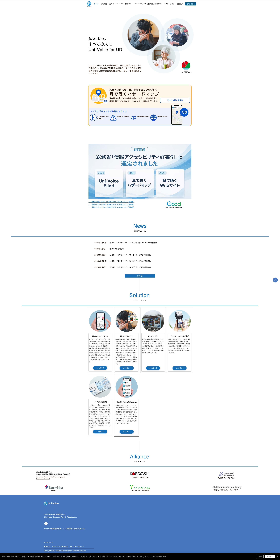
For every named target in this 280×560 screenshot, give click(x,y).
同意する (270, 556)
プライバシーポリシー (158, 556)
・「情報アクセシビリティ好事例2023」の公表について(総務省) (111, 202)
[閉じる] (277, 556)
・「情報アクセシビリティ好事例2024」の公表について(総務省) (111, 204)
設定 (260, 556)
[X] (46, 523)
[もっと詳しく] (151, 243)
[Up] (275, 280)
